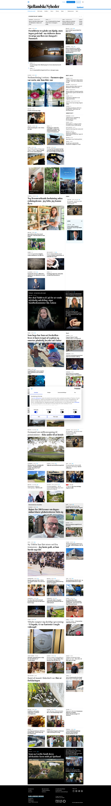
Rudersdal (68, 729)
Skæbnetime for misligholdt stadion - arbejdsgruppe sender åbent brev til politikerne (35, 467)
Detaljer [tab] (49, 392)
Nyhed (33, 28)
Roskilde (67, 78)
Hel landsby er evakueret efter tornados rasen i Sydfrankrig (74, 124)
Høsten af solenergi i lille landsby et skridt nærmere (73, 770)
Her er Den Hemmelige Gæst (55, 711)
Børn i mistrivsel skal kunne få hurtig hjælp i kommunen (74, 294)
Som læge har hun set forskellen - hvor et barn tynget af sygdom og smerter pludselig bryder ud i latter (45, 338)
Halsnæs (67, 522)
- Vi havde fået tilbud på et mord (74, 621)
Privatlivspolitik (59, 790)
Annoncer (30, 791)
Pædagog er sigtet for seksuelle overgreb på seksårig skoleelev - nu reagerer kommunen (53, 130)
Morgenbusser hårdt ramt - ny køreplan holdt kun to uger (74, 580)
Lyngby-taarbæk (31, 655)
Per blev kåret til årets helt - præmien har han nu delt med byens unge (36, 601)
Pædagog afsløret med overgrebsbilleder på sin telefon (35, 23)
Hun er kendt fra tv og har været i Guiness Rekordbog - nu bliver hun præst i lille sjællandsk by (74, 50)
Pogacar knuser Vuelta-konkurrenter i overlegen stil (73, 337)
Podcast (35, 295)
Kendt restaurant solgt (34, 110)
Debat (62, 11)
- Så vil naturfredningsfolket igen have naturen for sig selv (55, 488)
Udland (67, 122)
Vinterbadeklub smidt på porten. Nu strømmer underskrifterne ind (73, 732)
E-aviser (30, 790)
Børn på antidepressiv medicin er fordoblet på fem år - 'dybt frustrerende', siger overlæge (74, 314)
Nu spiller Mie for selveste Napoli (74, 506)
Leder (73, 224)
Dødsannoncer (71, 11)
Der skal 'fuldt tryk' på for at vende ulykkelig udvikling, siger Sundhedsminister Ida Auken (45, 300)
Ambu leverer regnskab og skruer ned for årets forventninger (73, 119)
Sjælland (31, 19)
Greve (80, 19)
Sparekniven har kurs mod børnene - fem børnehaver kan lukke (36, 235)
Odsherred (68, 46)
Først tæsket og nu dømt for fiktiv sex (73, 30)
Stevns (29, 147)
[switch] (49, 412)
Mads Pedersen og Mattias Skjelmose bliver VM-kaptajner (74, 374)
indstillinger (76, 402)
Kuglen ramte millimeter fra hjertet (36, 254)
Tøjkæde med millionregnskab (55, 465)
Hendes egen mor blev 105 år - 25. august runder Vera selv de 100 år (36, 581)
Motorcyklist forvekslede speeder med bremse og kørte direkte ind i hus (74, 92)
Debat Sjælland (75, 199)
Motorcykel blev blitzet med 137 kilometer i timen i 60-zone (74, 87)
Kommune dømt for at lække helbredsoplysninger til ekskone (74, 713)
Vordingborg (30, 598)
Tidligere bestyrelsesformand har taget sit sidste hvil (74, 134)
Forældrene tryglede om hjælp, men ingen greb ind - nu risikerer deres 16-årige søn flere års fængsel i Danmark (46, 34)
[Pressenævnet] (61, 800)
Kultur (74, 127)
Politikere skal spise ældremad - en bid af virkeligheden (33, 712)
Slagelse (29, 75)
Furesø (30, 28)
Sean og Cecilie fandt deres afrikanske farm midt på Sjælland (45, 755)
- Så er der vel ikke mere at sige (74, 81)
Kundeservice (31, 788)
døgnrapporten (74, 84)
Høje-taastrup (69, 127)
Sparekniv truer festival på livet (74, 139)
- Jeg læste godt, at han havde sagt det (43, 547)
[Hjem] (28, 2)
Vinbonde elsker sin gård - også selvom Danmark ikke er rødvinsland (55, 601)
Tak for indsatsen (73, 466)
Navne (72, 46)
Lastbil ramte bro (66, 21)
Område (46, 11)
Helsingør (68, 84)
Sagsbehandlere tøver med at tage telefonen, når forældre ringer (36, 372)
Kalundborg (30, 272)
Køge (67, 463)
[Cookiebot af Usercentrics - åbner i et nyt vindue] (75, 389)
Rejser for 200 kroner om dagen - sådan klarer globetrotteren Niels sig (46, 510)
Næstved (48, 147)
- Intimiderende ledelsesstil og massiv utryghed (55, 581)
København (68, 353)
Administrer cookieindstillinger (62, 791)
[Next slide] (82, 180)
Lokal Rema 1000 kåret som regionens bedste (73, 98)
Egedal (67, 504)
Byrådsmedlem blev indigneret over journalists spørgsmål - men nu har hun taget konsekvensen (74, 602)
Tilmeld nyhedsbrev (46, 790)
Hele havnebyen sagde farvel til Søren (74, 525)
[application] (36, 180)
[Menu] (83, 2)
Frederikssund (30, 578)
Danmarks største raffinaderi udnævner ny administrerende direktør (36, 275)
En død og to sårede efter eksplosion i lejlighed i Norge (73, 143)
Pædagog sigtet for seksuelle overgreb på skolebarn (55, 274)
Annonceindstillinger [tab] (62, 392)
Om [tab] (75, 392)
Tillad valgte (55, 416)
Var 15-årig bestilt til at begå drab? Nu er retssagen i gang (44, 70)
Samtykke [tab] (36, 392)
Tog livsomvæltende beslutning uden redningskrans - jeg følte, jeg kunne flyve (45, 201)
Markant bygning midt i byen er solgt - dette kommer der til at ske (74, 545)
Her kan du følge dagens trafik (74, 103)
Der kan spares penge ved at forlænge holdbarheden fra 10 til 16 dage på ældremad (55, 150)
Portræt (34, 751)
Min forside (40, 11)
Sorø (67, 578)
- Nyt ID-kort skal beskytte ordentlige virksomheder (74, 202)
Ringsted (67, 28)
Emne (52, 11)
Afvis (39, 416)
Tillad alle (72, 416)
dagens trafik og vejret (75, 101)
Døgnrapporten (70, 19)
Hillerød (67, 709)
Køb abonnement (45, 788)
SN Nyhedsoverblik (31, 11)
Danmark (67, 335)
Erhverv (57, 11)
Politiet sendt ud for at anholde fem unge (55, 255)
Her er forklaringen (45, 679)
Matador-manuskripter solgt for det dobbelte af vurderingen (36, 659)
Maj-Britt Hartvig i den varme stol (74, 129)
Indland (36, 655)
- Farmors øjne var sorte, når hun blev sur (45, 79)
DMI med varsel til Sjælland (52, 21)
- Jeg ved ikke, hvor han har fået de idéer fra (55, 659)
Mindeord (72, 131)
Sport (77, 11)
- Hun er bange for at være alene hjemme (36, 150)
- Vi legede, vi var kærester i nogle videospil (46, 624)
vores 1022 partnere (37, 398)
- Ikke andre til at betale (45, 433)
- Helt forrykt (35, 487)
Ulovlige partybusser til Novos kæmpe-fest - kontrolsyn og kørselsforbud (73, 109)
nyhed (71, 78)
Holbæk (29, 252)
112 (34, 19)
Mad (54, 598)
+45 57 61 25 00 (34, 802)
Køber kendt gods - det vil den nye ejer (36, 128)
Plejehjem (34, 429)
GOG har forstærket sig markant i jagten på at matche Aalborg (74, 356)
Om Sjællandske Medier (60, 788)
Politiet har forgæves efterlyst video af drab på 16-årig (55, 731)
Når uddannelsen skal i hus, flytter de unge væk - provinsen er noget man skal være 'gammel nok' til (74, 753)
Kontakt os (44, 791)
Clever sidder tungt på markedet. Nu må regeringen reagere (74, 227)
